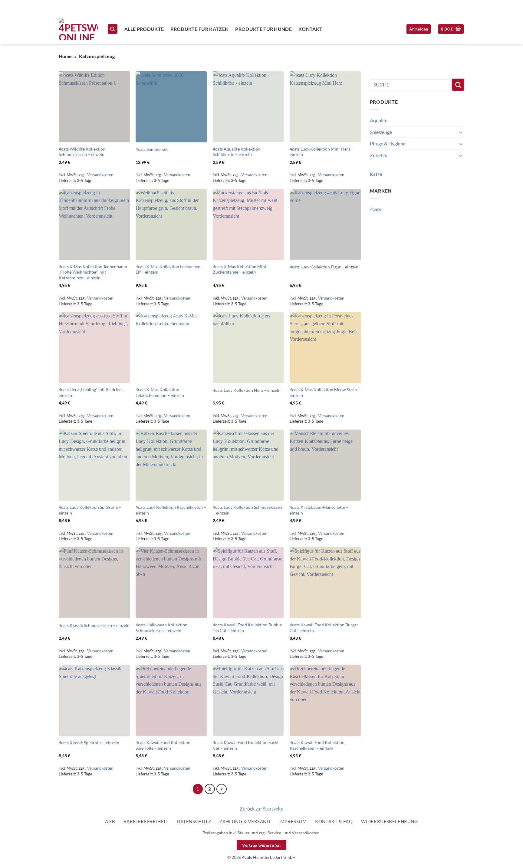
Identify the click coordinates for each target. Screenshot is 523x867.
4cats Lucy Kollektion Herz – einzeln (247, 390)
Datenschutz (194, 821)
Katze (376, 174)
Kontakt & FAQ (334, 821)
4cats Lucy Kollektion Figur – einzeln (324, 266)
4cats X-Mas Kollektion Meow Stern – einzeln (325, 392)
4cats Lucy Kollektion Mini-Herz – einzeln (322, 151)
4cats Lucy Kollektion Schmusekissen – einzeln (247, 510)
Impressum (292, 821)
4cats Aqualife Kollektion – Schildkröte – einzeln (238, 151)
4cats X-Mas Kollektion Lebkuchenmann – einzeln (160, 392)
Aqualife (378, 120)
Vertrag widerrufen (261, 845)
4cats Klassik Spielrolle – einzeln (89, 742)
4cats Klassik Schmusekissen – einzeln (94, 625)
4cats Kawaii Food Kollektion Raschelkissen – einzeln (317, 745)
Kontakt (310, 29)
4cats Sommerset (152, 149)
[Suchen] (112, 29)
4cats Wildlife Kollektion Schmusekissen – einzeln (82, 151)
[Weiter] (221, 789)
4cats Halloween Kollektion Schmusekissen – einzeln (161, 627)
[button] (451, 29)
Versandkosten (100, 174)
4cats (375, 209)
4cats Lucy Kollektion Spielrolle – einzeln (90, 510)
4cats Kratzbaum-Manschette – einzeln (319, 510)
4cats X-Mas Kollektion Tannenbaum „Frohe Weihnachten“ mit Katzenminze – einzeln (93, 272)
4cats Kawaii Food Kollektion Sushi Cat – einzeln (245, 745)
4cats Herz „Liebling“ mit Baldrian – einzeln (92, 392)
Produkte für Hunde (263, 29)
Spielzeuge (381, 132)
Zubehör (379, 155)
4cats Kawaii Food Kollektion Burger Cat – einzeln (324, 627)
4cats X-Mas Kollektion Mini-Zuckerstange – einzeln (240, 269)
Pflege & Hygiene (388, 143)
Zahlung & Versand (244, 821)
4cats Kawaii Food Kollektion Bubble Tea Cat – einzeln (247, 627)
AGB (110, 821)
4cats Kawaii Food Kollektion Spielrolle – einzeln (163, 745)
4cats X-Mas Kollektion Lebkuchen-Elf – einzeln (169, 269)
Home (65, 56)
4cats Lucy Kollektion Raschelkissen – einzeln (171, 510)
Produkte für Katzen (199, 29)
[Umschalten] (460, 132)
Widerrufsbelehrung (389, 821)
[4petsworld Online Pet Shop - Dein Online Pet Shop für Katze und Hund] (78, 29)
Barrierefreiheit (146, 821)
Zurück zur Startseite (261, 808)
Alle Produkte (144, 29)
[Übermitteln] (458, 85)
